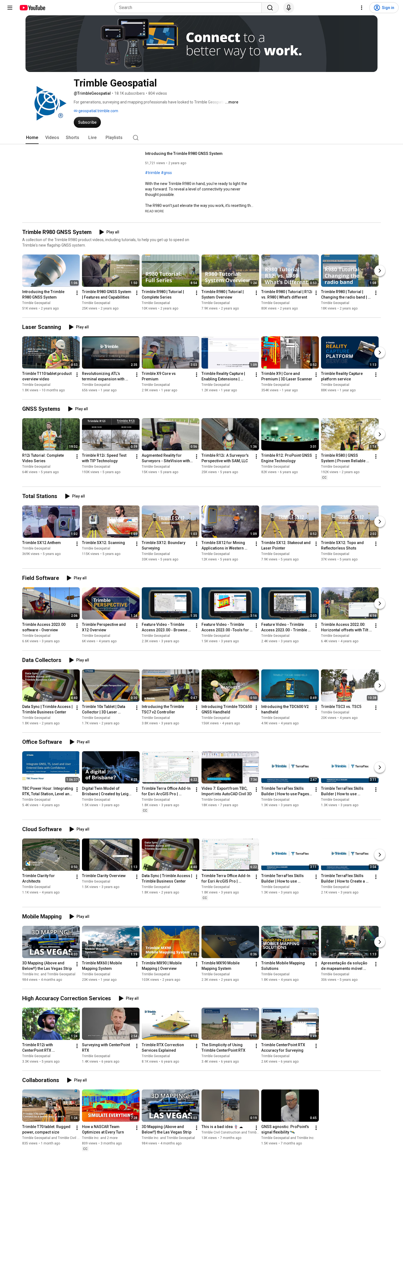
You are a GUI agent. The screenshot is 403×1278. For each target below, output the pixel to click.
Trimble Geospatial (36, 303)
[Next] (379, 270)
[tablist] (201, 137)
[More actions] (77, 292)
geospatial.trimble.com (98, 111)
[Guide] (10, 7)
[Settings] (361, 7)
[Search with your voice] (288, 7)
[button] (154, 211)
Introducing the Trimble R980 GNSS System (184, 153)
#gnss (166, 172)
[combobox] (189, 7)
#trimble (152, 172)
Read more (154, 211)
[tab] (32, 137)
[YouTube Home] (32, 7)
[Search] (270, 7)
